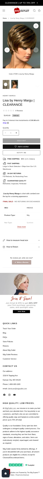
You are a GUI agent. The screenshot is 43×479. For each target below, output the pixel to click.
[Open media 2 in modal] (36, 25)
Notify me (21, 153)
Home (5, 18)
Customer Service (9, 359)
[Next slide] (36, 50)
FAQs (5, 337)
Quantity (6, 128)
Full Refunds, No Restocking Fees (15, 175)
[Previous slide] (7, 50)
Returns (6, 346)
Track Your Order (9, 328)
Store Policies (8, 342)
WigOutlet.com (10, 408)
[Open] (6, 473)
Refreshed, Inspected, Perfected (14, 182)
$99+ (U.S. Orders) (21, 159)
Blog (4, 333)
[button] (4, 10)
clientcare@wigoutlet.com (17, 389)
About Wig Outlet (9, 350)
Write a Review (23, 263)
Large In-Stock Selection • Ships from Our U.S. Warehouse (20, 166)
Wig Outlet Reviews (10, 354)
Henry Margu (9, 96)
